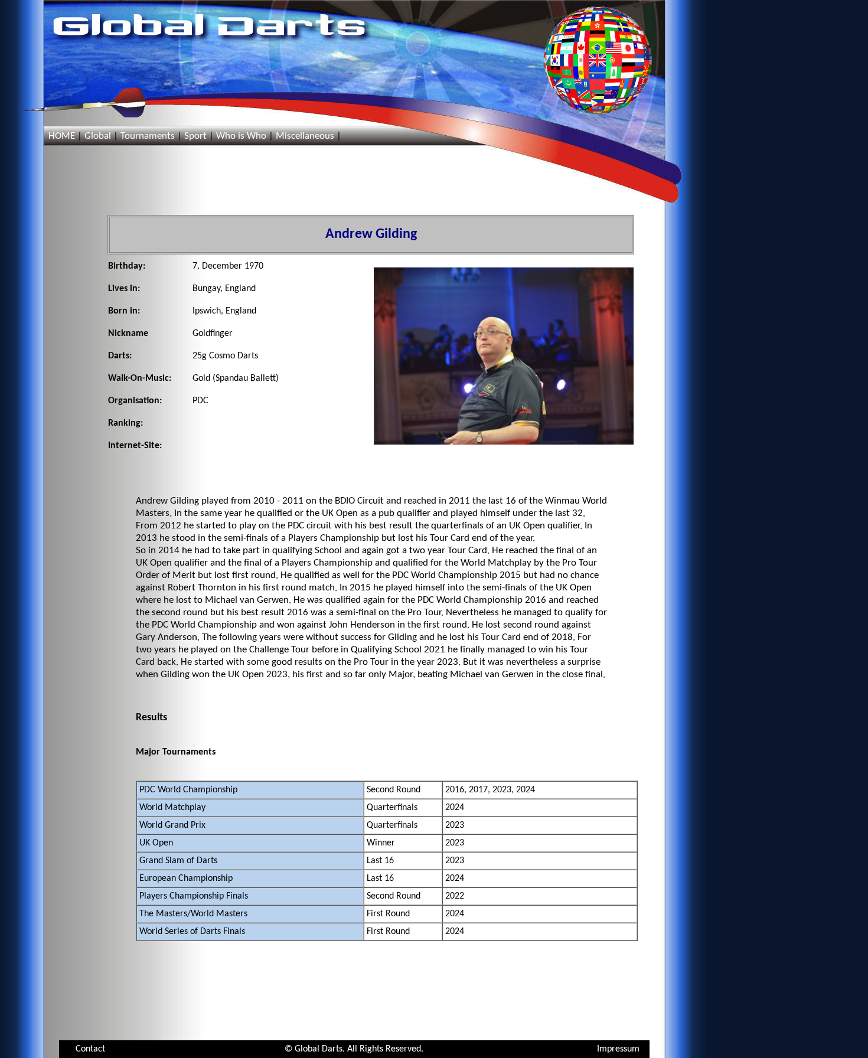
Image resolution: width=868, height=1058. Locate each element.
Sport (195, 136)
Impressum (618, 1049)
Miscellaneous (305, 136)
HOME (61, 136)
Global (97, 136)
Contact (90, 1049)
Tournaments (147, 136)
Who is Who (241, 136)
